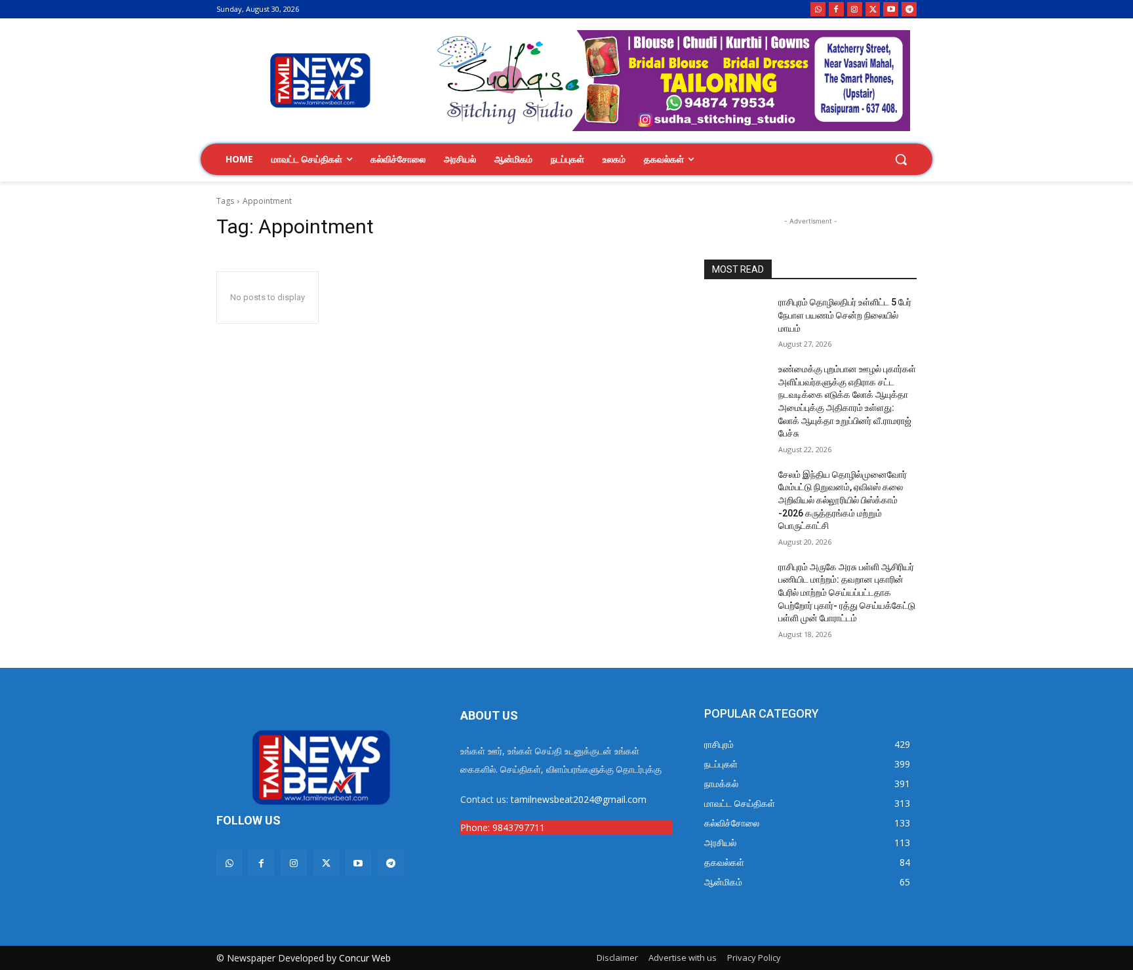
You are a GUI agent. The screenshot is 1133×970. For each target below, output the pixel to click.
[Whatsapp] (817, 9)
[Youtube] (890, 9)
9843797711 (518, 827)
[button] (901, 159)
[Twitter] (873, 9)
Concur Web (365, 958)
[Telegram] (909, 9)
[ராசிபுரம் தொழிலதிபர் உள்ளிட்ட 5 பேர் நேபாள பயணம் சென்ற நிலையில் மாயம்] (736, 318)
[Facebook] (836, 9)
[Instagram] (854, 9)
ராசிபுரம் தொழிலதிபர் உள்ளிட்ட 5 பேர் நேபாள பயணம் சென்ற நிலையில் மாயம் (844, 315)
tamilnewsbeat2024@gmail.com (578, 799)
